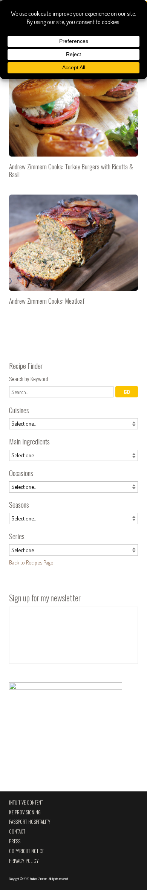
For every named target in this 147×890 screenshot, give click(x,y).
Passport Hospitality (30, 821)
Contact (17, 831)
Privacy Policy (24, 860)
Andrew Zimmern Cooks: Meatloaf (73, 253)
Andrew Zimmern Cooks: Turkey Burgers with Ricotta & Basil (73, 122)
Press (14, 841)
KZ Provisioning (25, 812)
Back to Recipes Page (31, 562)
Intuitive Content (26, 802)
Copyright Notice (26, 851)
